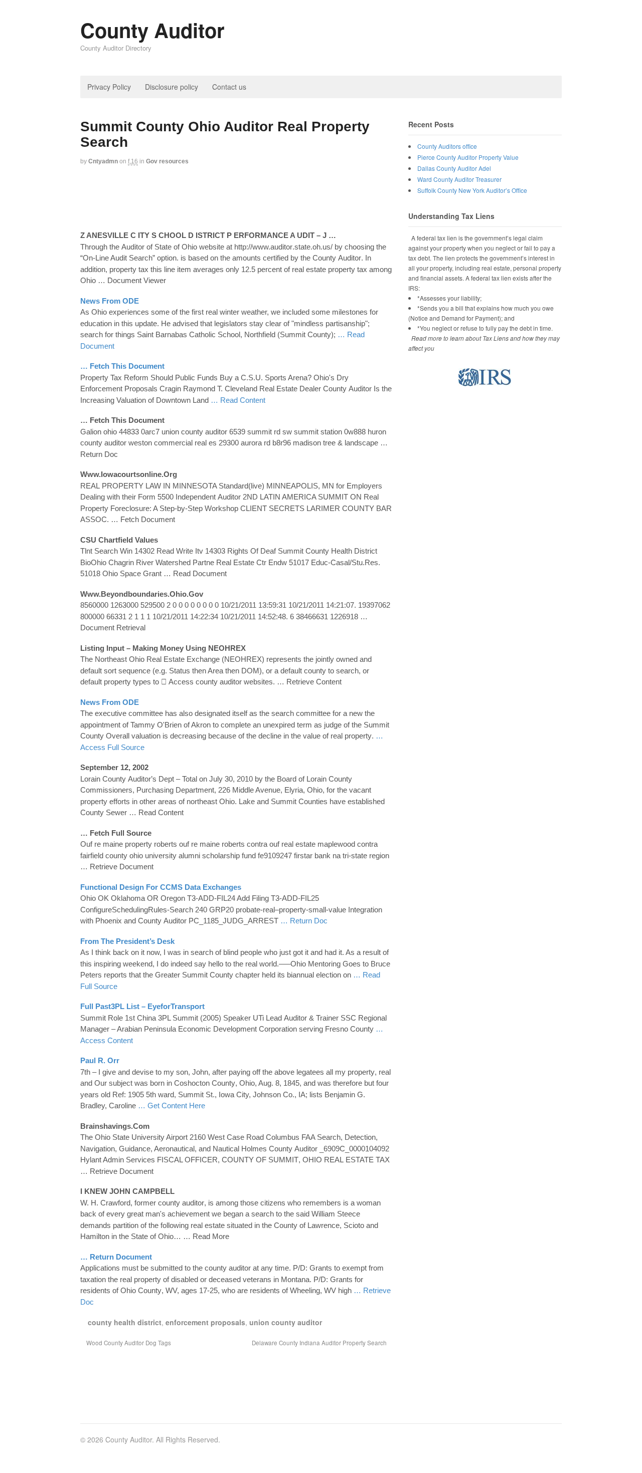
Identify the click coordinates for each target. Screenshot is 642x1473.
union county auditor (285, 1322)
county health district (125, 1322)
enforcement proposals (205, 1322)
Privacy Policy (109, 87)
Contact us (229, 87)
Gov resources (167, 161)
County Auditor (152, 30)
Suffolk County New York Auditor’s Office (472, 190)
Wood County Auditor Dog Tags (128, 1343)
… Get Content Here (171, 1105)
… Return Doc (304, 920)
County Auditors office (447, 146)
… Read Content (238, 400)
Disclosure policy (171, 87)
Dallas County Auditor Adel (454, 168)
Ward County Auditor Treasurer (459, 179)
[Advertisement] (262, 199)
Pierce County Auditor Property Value (468, 157)
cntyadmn (103, 161)
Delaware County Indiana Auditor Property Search (320, 1343)
